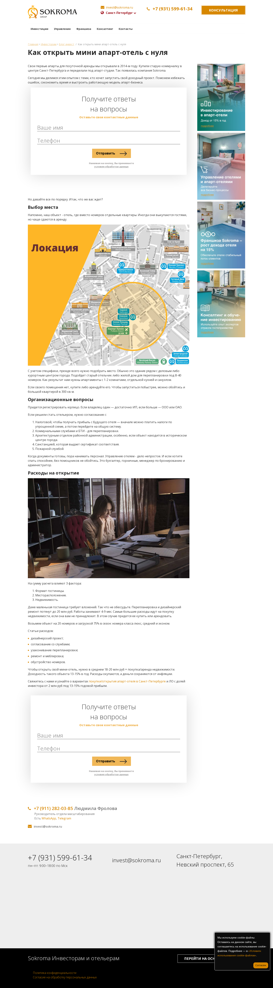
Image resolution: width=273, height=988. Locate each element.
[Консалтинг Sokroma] (220, 303)
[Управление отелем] (220, 166)
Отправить (106, 153)
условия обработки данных (111, 166)
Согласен (260, 965)
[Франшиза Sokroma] (220, 235)
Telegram (64, 818)
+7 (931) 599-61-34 (172, 9)
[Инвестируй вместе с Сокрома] (220, 97)
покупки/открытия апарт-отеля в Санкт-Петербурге (127, 681)
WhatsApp (49, 818)
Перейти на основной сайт (211, 958)
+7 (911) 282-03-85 (53, 808)
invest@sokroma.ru (136, 860)
